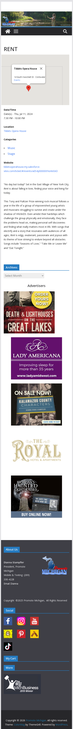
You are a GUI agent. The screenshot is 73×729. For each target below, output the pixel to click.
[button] (28, 88)
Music (11, 148)
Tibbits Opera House (15, 131)
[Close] (41, 68)
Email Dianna (11, 583)
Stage (11, 154)
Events (17, 80)
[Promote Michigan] (36, 14)
